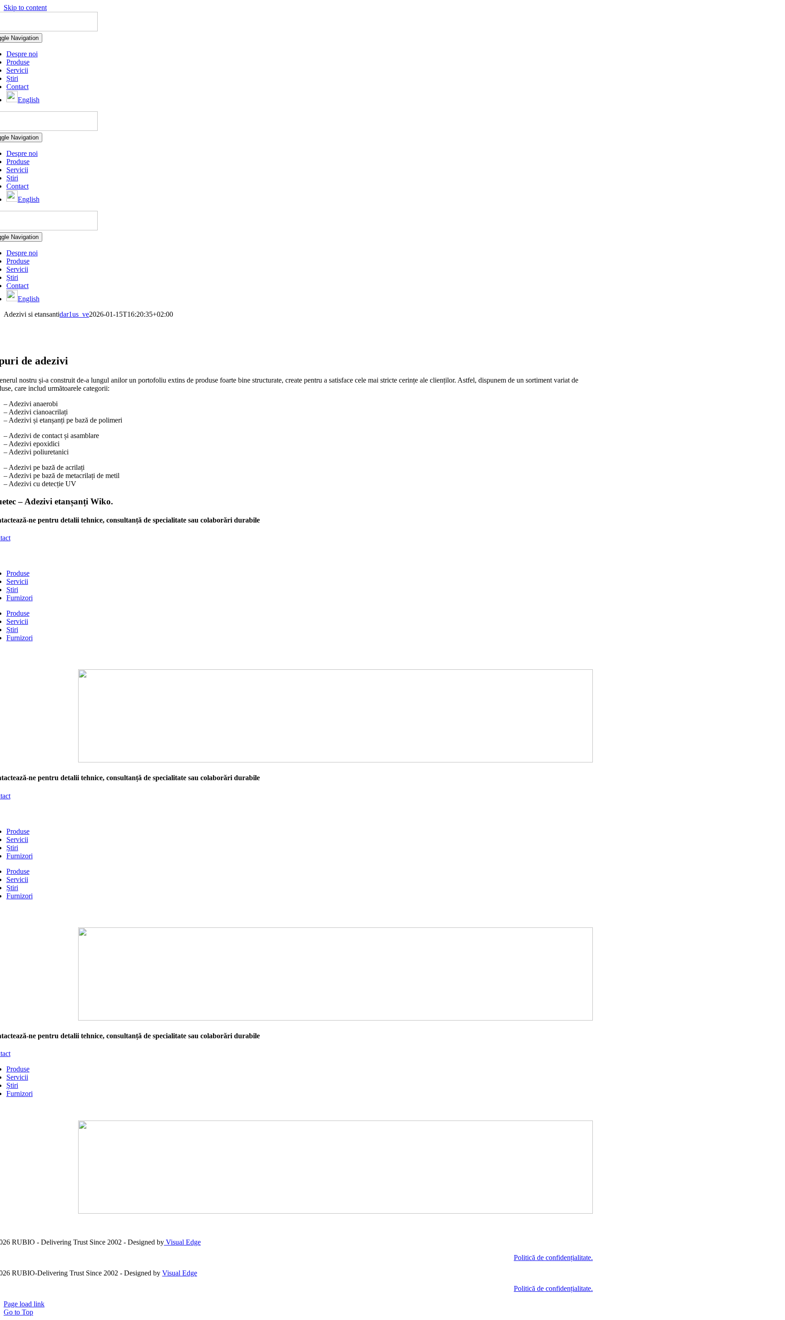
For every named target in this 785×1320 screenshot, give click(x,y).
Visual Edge (182, 1242)
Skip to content (25, 7)
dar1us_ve (74, 314)
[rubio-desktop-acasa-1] (335, 760)
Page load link (24, 1304)
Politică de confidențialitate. (553, 1257)
